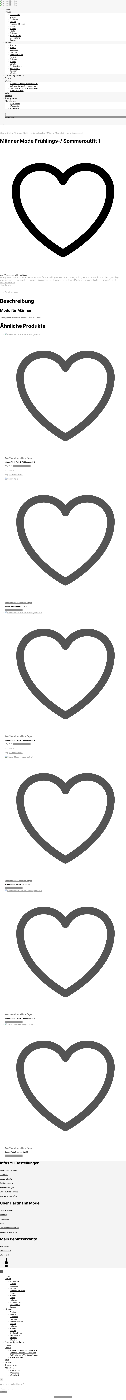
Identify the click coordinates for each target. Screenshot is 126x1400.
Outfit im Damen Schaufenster (23, 86)
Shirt (102, 277)
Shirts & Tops (15, 35)
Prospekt (9, 78)
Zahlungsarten (6, 1183)
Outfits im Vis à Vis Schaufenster (24, 88)
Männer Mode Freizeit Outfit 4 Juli (17, 884)
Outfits (8, 81)
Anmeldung (5, 1246)
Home (7, 9)
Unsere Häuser (6, 1210)
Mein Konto (10, 101)
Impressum (5, 1219)
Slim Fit (112, 280)
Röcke (12, 31)
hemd (107, 277)
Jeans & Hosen (16, 54)
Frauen (8, 12)
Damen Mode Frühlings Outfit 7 (16, 1152)
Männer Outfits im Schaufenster (24, 83)
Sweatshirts (15, 38)
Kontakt (3, 1214)
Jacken (13, 21)
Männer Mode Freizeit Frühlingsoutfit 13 (20, 740)
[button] (5, 112)
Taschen (13, 40)
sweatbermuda (88, 280)
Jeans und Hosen (17, 24)
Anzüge (13, 45)
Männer (8, 43)
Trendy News (11, 98)
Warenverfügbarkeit (8, 1170)
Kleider (13, 26)
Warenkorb (14, 108)
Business (14, 19)
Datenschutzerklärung (9, 1227)
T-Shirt (78, 277)
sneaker (4, 280)
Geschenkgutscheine (14, 76)
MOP (84, 277)
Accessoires (15, 14)
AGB (2, 1223)
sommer (44, 280)
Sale (7, 93)
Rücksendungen (7, 1187)
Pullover (13, 33)
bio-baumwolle (56, 280)
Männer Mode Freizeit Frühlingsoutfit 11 (20, 1018)
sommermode (34, 280)
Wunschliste (15, 106)
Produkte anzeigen (22, 466)
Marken (8, 96)
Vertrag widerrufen (8, 1196)
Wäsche (13, 73)
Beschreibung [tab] (11, 292)
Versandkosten (16, 474)
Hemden (13, 52)
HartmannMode (72, 280)
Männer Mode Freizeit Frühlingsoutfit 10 (20, 462)
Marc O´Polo (68, 277)
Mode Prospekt (17, 90)
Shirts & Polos (16, 66)
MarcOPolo (93, 277)
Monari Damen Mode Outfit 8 (15, 606)
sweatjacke (21, 280)
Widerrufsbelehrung (9, 1191)
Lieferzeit (4, 1174)
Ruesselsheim (102, 280)
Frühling (115, 277)
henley (11, 280)
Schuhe (13, 64)
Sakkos (13, 47)
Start (2, 133)
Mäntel (13, 28)
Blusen (13, 17)
